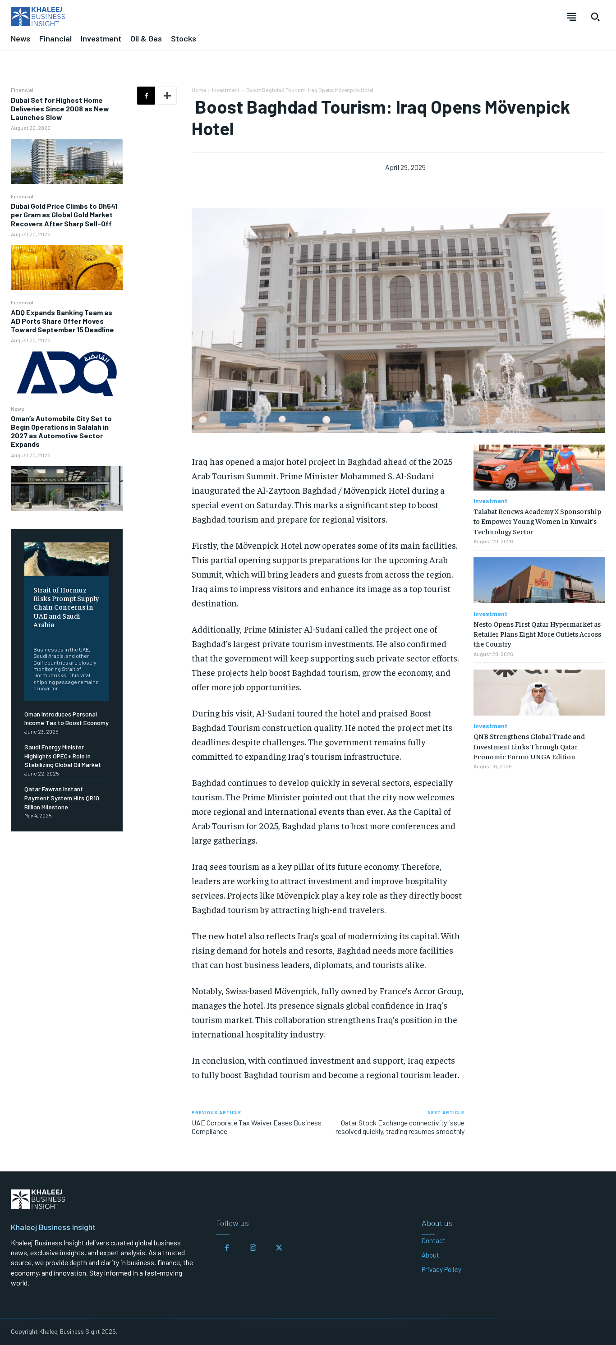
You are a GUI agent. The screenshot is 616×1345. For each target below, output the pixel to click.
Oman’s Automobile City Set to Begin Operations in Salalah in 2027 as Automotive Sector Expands (61, 431)
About (430, 1255)
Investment (225, 90)
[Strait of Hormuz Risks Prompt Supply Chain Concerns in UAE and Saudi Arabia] (66, 559)
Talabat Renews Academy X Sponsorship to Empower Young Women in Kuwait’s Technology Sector (537, 521)
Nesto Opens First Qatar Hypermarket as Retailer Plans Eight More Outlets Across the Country (537, 633)
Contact (434, 1240)
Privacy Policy (441, 1269)
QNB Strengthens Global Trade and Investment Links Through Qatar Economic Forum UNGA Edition (529, 746)
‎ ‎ (34, 635)
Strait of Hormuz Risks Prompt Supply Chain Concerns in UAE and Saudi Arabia (66, 607)
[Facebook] (146, 96)
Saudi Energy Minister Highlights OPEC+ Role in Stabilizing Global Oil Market (62, 755)
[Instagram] (253, 1248)
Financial (22, 90)
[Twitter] (279, 1248)
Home (199, 90)
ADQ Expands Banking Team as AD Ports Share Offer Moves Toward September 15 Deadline (62, 321)
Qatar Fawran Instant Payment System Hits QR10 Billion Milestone (61, 797)
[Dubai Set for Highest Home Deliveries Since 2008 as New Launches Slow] (67, 161)
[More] (167, 96)
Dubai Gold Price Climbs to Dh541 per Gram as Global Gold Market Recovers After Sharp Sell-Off (64, 214)
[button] (595, 17)
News (17, 408)
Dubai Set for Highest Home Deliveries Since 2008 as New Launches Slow (60, 108)
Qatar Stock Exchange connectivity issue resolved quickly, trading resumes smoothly (400, 1126)
